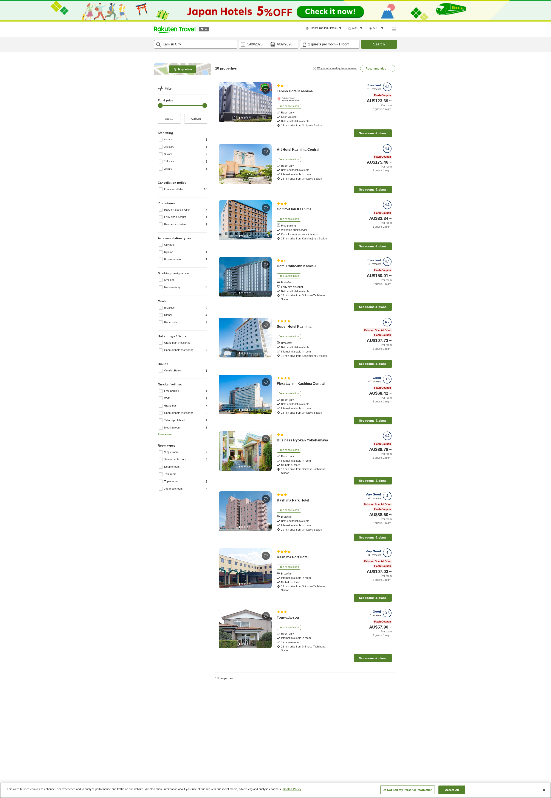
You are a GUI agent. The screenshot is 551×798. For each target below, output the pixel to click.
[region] (275, 790)
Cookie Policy (292, 789)
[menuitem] (324, 28)
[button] (174, 29)
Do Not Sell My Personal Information (408, 790)
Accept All (452, 790)
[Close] (544, 790)
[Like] (266, 90)
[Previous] (223, 102)
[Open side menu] (393, 29)
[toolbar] (268, 44)
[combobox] (195, 44)
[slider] (160, 105)
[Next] (267, 102)
